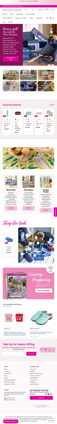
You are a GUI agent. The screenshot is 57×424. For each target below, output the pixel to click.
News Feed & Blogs (9, 382)
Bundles (10, 22)
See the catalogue (44, 290)
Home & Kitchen (7, 18)
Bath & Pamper (30, 14)
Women (5, 14)
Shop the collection (11, 208)
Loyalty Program (34, 384)
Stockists (32, 371)
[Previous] (49, 65)
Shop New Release (45, 55)
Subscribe (31, 353)
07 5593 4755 (9, 398)
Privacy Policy (33, 380)
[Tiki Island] (29, 182)
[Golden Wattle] (46, 182)
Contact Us (33, 369)
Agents (6, 377)
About (6, 369)
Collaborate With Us (9, 384)
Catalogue (33, 382)
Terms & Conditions (35, 375)
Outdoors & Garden (20, 18)
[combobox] (29, 9)
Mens (11, 14)
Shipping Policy (34, 377)
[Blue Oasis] (11, 182)
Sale (4, 22)
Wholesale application (10, 380)
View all (52, 105)
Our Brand (7, 371)
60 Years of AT (8, 373)
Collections (39, 18)
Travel (31, 18)
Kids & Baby (19, 14)
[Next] (52, 65)
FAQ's (5, 375)
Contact (41, 398)
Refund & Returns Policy (36, 373)
